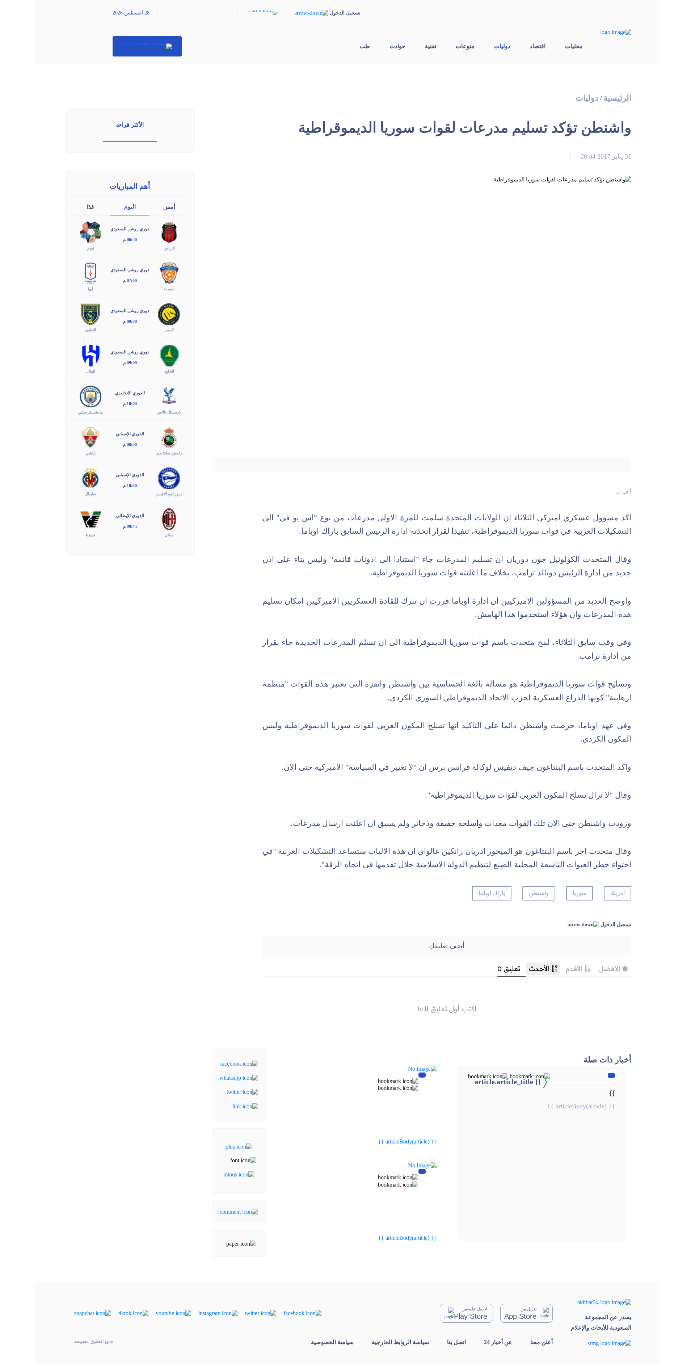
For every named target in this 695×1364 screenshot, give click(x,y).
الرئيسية (617, 97)
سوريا (579, 893)
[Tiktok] (133, 1313)
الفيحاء (169, 289)
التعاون (90, 330)
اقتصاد (538, 46)
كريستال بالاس (169, 412)
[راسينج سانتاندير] (169, 436)
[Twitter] (242, 1091)
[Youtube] (173, 1313)
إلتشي (90, 453)
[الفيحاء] (169, 273)
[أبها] (90, 273)
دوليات (502, 46)
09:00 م (130, 321)
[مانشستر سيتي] (90, 396)
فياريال (90, 494)
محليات (574, 46)
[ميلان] (169, 519)
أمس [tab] (169, 207)
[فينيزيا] (90, 519)
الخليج (169, 371)
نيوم (90, 248)
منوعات (465, 46)
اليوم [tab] (130, 206)
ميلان (169, 535)
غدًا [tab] (90, 207)
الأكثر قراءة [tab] (130, 125)
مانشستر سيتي (90, 412)
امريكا (617, 893)
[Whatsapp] (238, 1077)
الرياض (169, 248)
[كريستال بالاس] (169, 396)
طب (364, 46)
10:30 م (130, 485)
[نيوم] (90, 232)
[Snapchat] (92, 1313)
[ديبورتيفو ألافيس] (169, 478)
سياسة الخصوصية (332, 1342)
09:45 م (130, 526)
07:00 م (130, 280)
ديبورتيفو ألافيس (169, 494)
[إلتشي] (90, 436)
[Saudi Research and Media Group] (601, 1342)
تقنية (430, 46)
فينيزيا (90, 535)
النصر (169, 330)
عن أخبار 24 (498, 1342)
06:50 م (130, 239)
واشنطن (539, 893)
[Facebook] (239, 1063)
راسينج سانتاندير (169, 453)
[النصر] (169, 314)
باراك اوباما (492, 893)
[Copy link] (245, 1106)
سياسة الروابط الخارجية (400, 1342)
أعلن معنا (541, 1342)
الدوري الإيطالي (130, 515)
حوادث (397, 46)
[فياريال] (90, 478)
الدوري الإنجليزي (130, 392)
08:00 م (130, 444)
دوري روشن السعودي (129, 228)
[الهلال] (90, 355)
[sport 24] (147, 46)
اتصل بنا (456, 1342)
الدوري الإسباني (130, 433)
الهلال (90, 371)
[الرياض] (169, 232)
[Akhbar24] (601, 1302)
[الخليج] (169, 355)
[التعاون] (90, 314)
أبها (90, 289)
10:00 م (130, 403)
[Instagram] (217, 1313)
